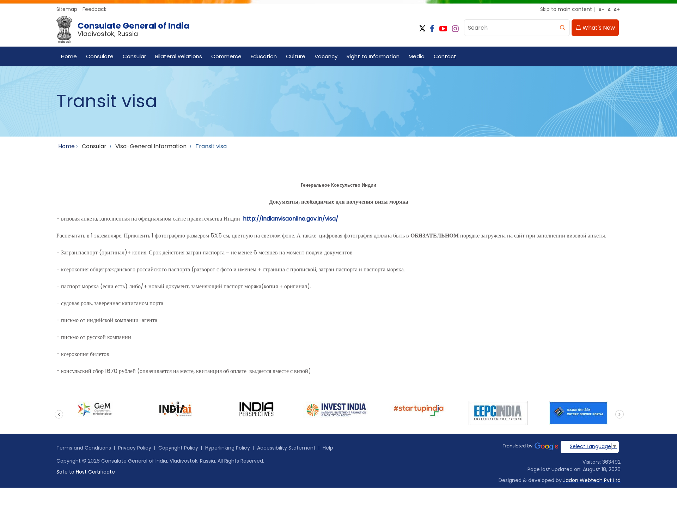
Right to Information (373, 56)
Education (264, 56)
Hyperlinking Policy (227, 447)
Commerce (226, 56)
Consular (134, 56)
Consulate (100, 56)
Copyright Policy (178, 447)
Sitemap (66, 9)
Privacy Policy (134, 447)
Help (328, 447)
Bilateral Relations (178, 56)
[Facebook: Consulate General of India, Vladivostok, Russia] (432, 28)
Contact (445, 56)
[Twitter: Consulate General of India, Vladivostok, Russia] (422, 28)
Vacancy (326, 56)
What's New (598, 28)
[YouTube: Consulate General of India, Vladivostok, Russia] (443, 28)
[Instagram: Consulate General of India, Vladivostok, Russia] (455, 28)
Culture (295, 56)
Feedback (94, 9)
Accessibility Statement (286, 447)
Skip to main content (566, 9)
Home (69, 56)
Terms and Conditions (83, 447)
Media (417, 56)
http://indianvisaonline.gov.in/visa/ (290, 219)
